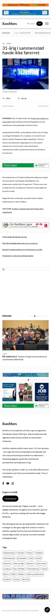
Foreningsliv (21, 558)
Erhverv (30, 553)
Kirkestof (7, 563)
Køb (39, 23)
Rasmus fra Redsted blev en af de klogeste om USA (22, 250)
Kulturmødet (41, 563)
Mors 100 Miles (19, 569)
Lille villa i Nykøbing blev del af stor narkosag (20, 243)
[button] (30, 316)
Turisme (16, 579)
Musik (44, 569)
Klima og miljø (19, 563)
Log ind (32, 24)
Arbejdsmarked (9, 553)
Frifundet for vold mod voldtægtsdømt (17, 256)
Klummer (30, 563)
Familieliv (39, 553)
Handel (38, 558)
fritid (31, 558)
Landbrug (7, 569)
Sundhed (7, 579)
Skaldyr (21, 574)
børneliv (21, 553)
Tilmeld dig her (10, 498)
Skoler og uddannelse (35, 574)
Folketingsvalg (9, 558)
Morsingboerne (33, 569)
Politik (13, 574)
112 (3, 43)
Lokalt (8, 43)
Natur (6, 574)
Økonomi (25, 579)
